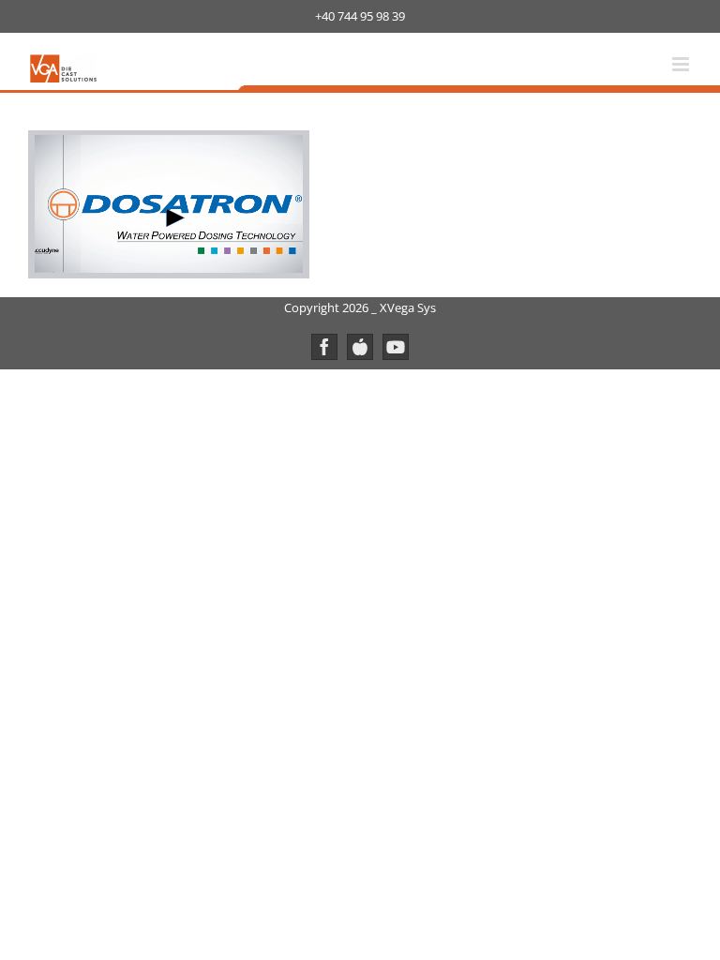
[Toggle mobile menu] (682, 64)
